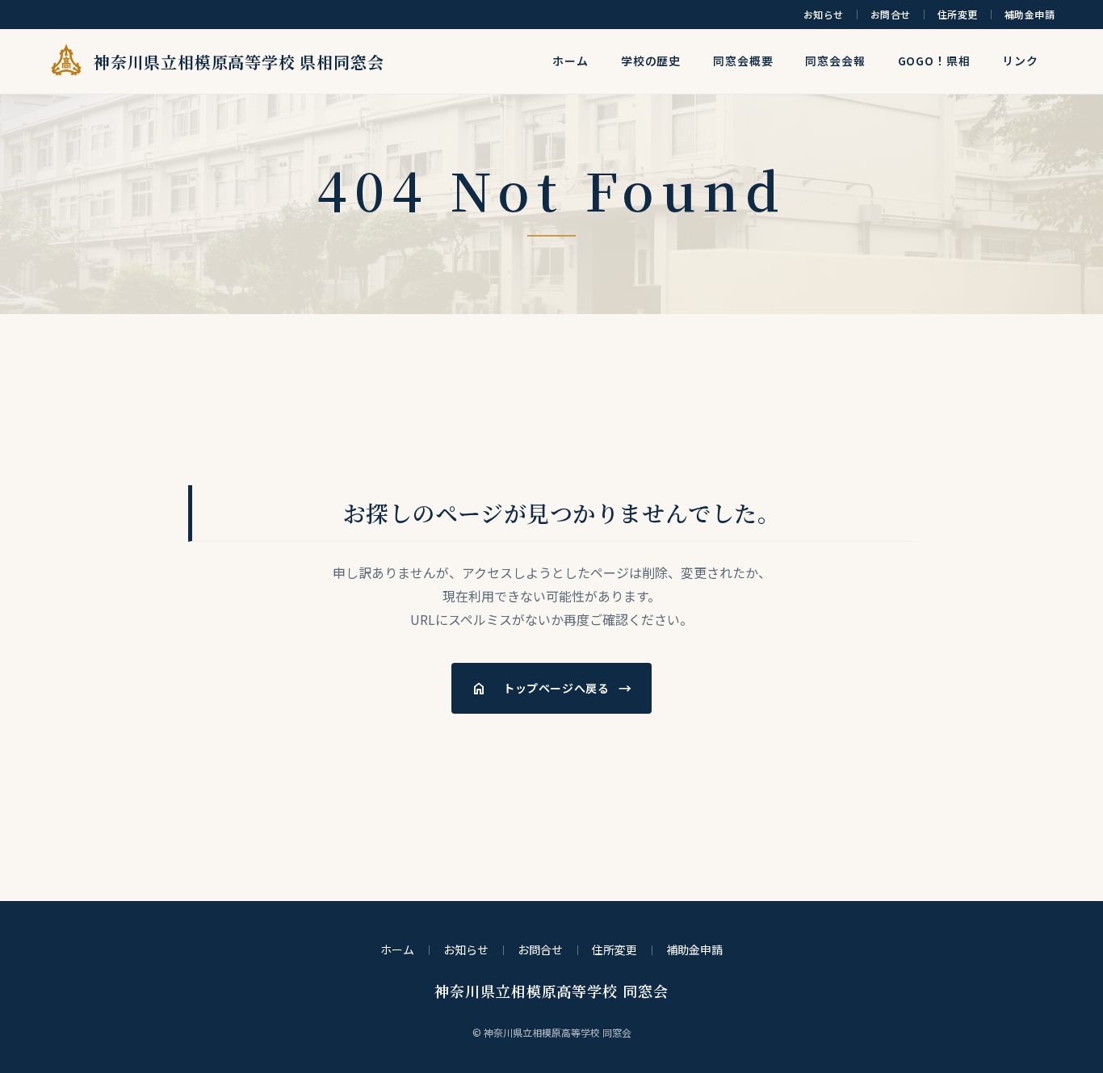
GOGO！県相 (934, 60)
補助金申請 (1029, 14)
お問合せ (890, 14)
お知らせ (823, 14)
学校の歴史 (651, 60)
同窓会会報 (835, 60)
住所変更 (957, 14)
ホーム (570, 60)
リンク (1020, 60)
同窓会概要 (743, 60)
